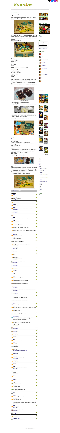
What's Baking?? (14, 345)
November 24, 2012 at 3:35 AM (15, 413)
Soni (13, 237)
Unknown (14, 194)
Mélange (13, 303)
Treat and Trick (14, 214)
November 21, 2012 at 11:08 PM (15, 358)
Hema (13, 382)
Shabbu (13, 339)
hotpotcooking (14, 223)
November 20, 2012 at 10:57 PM (15, 212)
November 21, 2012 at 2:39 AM (15, 265)
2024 (39, 158)
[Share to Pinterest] (20, 190)
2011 (39, 190)
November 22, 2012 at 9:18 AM (15, 373)
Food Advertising (45, 154)
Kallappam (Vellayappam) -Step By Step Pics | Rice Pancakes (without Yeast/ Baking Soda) (45, 74)
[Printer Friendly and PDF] (14, 12)
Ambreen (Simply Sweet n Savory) (16, 418)
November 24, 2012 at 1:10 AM (15, 410)
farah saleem (14, 379)
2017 (39, 163)
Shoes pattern (12, 137)
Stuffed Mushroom (41, 171)
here (16, 40)
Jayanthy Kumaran (14, 356)
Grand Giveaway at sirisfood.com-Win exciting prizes (17, 258)
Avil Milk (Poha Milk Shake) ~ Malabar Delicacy (44, 62)
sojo (13, 279)
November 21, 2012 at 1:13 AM (15, 245)
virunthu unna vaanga (15, 353)
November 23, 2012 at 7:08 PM (15, 407)
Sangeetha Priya (14, 270)
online (39, 194)
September (41, 183)
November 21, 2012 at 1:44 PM (15, 334)
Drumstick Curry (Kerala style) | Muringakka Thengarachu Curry (44, 68)
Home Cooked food (14, 234)
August (40, 184)
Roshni (13, 217)
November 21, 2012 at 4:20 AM (15, 268)
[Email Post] (17, 190)
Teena (13, 415)
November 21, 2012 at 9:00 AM (15, 293)
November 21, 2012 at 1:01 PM (15, 331)
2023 (39, 159)
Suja (13, 392)
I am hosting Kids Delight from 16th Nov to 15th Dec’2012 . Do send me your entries (20, 350)
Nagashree (14, 395)
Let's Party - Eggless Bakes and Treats (19, 324)
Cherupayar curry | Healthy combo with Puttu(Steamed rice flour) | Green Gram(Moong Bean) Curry (45, 59)
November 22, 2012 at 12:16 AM (15, 361)
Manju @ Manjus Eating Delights (16, 316)
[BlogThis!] (18, 190)
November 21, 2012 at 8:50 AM (15, 290)
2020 (39, 161)
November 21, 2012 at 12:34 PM (15, 328)
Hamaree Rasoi (14, 197)
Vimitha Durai (14, 336)
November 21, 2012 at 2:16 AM (15, 259)
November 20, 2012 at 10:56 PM (15, 209)
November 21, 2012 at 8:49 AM (15, 287)
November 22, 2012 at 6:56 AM (15, 368)
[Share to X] (19, 190)
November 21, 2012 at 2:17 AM (15, 262)
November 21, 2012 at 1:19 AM (15, 248)
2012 (39, 166)
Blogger (33, 428)
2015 (39, 164)
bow (11, 138)
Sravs (13, 273)
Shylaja (13, 375)
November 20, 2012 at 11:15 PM (15, 215)
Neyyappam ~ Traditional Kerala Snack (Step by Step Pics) (44, 65)
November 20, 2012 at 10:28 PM (15, 199)
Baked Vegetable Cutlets (42, 170)
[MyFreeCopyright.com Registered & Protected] (43, 48)
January (40, 189)
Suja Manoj (14, 363)
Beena (13, 220)
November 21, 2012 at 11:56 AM (15, 325)
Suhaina (13, 366)
